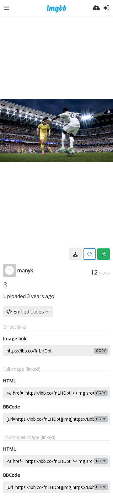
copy (101, 350)
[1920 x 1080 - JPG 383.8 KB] (75, 254)
